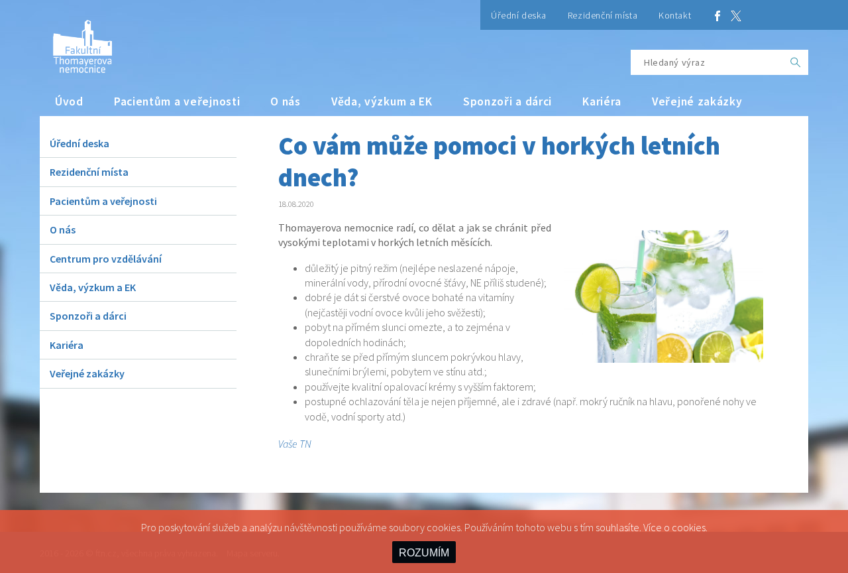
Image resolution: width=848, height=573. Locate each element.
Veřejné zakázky (697, 101)
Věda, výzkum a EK (382, 101)
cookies (689, 527)
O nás (285, 101)
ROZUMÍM (424, 552)
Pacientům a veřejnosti (177, 101)
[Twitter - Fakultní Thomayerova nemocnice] (736, 15)
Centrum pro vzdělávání (106, 258)
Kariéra (601, 101)
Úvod (69, 101)
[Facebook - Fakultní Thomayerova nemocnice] (717, 15)
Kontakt (675, 15)
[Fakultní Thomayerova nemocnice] (76, 41)
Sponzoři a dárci (507, 101)
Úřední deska (519, 15)
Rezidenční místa (602, 15)
